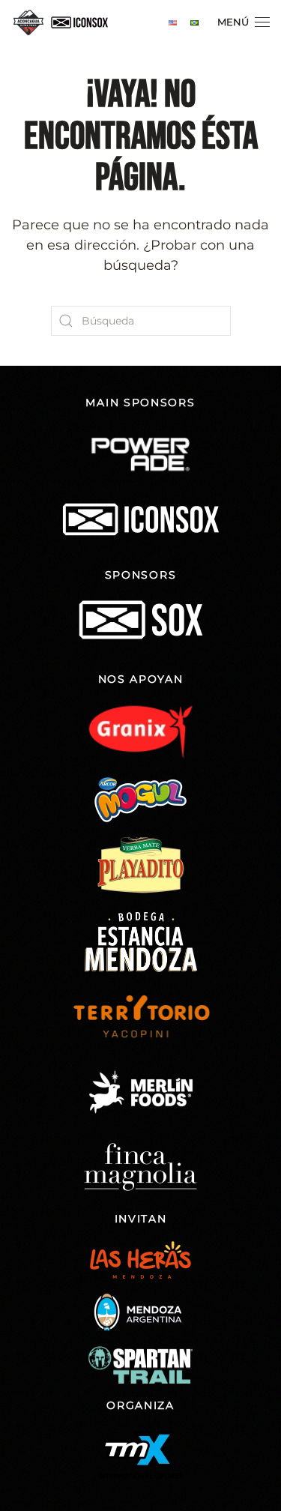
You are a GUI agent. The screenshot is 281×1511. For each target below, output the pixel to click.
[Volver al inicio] (63, 22)
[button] (243, 22)
